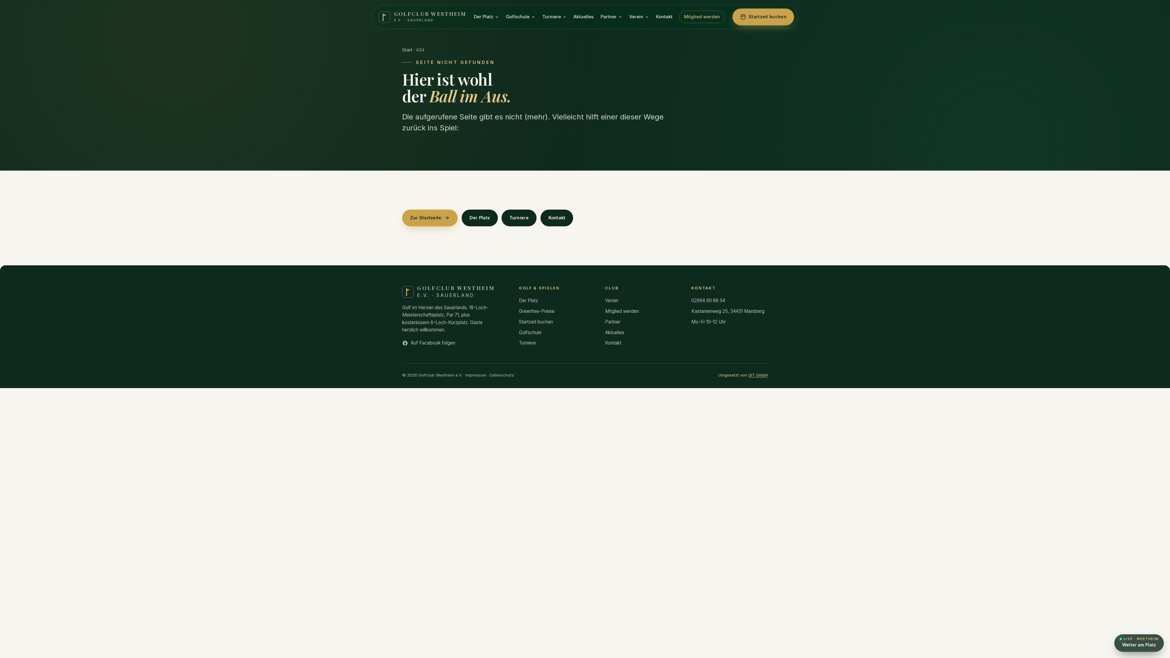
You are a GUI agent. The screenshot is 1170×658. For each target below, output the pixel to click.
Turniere (551, 16)
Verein (636, 16)
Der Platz (483, 16)
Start (407, 49)
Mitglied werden (702, 16)
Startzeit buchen (536, 322)
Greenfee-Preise (537, 311)
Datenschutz (502, 375)
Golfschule (518, 16)
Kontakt (664, 16)
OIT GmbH (758, 375)
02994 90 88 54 (708, 300)
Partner (609, 16)
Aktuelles (583, 16)
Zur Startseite (425, 217)
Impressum (476, 375)
